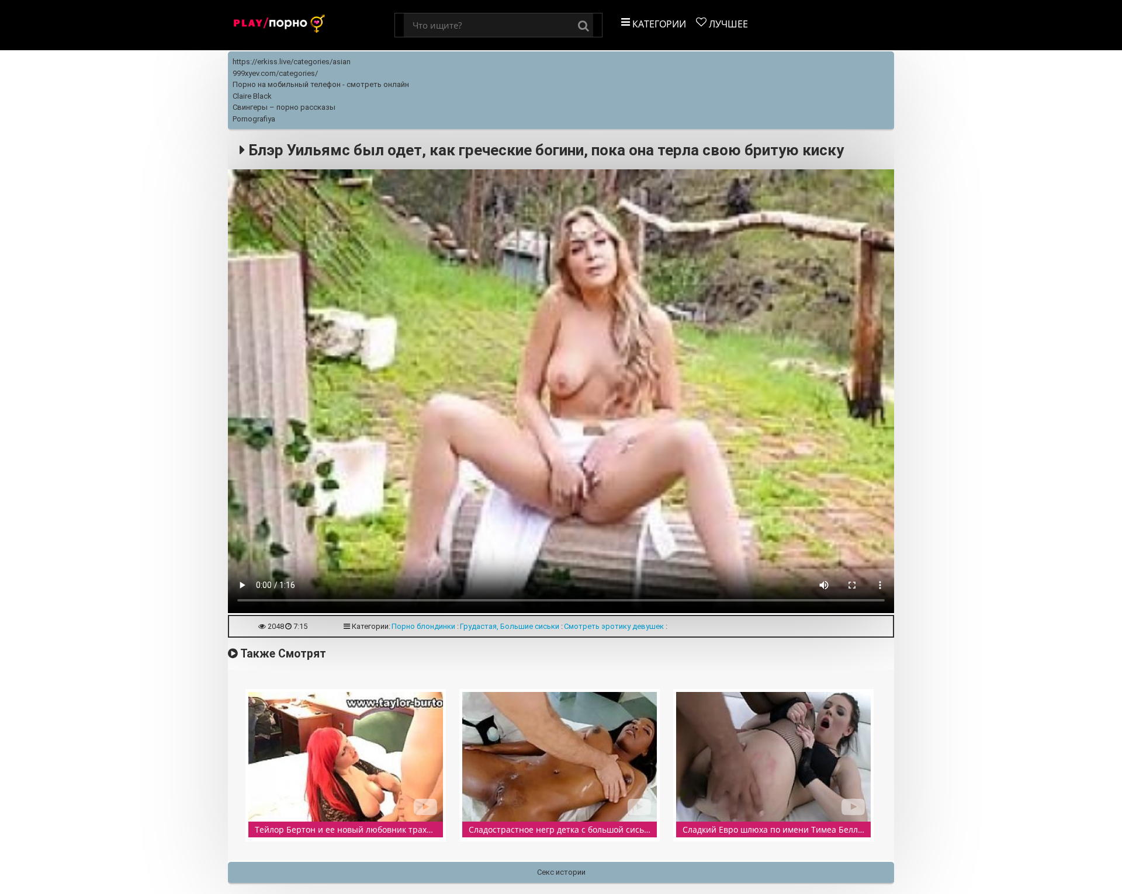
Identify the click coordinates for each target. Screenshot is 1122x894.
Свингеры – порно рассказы (284, 107)
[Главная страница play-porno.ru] (311, 25)
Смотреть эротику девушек (614, 626)
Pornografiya (254, 118)
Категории (658, 24)
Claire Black (252, 96)
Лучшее (727, 24)
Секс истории (561, 872)
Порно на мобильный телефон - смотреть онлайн (321, 84)
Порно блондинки (423, 626)
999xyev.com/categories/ (275, 73)
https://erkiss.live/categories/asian (292, 61)
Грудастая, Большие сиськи (509, 626)
